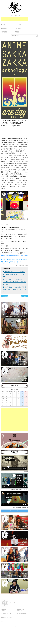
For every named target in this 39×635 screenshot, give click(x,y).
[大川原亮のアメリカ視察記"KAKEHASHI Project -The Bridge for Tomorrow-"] (14, 522)
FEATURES (5, 28)
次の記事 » (24, 296)
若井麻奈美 (11, 259)
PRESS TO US (6, 613)
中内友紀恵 (18, 261)
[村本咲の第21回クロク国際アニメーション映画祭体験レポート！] (14, 570)
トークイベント (14, 263)
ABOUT (3, 610)
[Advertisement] (14, 19)
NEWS (3, 25)
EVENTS (18, 28)
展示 (3, 261)
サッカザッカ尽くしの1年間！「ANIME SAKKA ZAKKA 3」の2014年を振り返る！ (14, 282)
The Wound (25, 471)
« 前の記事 (5, 296)
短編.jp (15, 8)
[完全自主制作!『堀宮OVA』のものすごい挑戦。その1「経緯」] (14, 374)
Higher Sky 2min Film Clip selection (20, 507)
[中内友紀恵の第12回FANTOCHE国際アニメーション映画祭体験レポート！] (14, 554)
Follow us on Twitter (15, 511)
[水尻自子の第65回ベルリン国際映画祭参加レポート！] (14, 538)
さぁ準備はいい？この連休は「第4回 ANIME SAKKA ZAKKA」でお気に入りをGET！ (14, 289)
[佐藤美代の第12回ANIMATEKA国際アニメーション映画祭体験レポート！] (14, 358)
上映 (12, 261)
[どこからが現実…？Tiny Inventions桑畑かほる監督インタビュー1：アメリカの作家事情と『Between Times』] (14, 328)
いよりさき (24, 259)
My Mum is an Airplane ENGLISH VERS (19, 489)
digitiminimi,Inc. (17, 603)
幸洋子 (7, 261)
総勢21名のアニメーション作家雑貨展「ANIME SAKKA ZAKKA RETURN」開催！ (14, 274)
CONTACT (20, 610)
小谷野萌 (18, 259)
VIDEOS (4, 32)
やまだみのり (5, 263)
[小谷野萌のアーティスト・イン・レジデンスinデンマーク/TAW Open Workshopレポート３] (14, 310)
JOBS (17, 32)
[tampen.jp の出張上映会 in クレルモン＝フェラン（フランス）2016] (14, 342)
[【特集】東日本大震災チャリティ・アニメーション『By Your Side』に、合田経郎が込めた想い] (14, 586)
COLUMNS (18, 25)
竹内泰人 (4, 259)
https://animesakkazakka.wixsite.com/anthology (14, 255)
